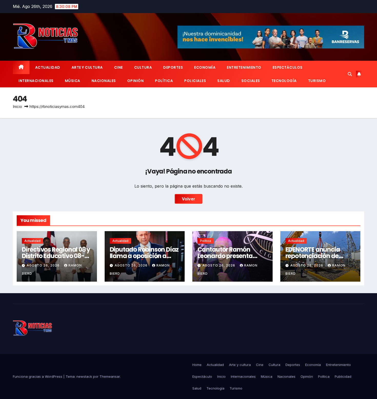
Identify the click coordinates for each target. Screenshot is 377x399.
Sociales (250, 80)
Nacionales (104, 80)
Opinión (135, 80)
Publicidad (343, 376)
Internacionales (36, 80)
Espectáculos (288, 67)
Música (72, 80)
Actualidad (47, 67)
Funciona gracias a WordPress (38, 376)
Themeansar (110, 376)
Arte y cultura (87, 67)
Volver (188, 198)
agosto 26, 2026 (44, 265)
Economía (204, 67)
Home (197, 365)
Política (164, 80)
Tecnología (284, 80)
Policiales (195, 80)
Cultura (143, 67)
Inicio (17, 106)
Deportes (173, 67)
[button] (350, 74)
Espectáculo (202, 376)
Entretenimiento (244, 67)
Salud (223, 80)
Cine (118, 67)
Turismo (317, 80)
